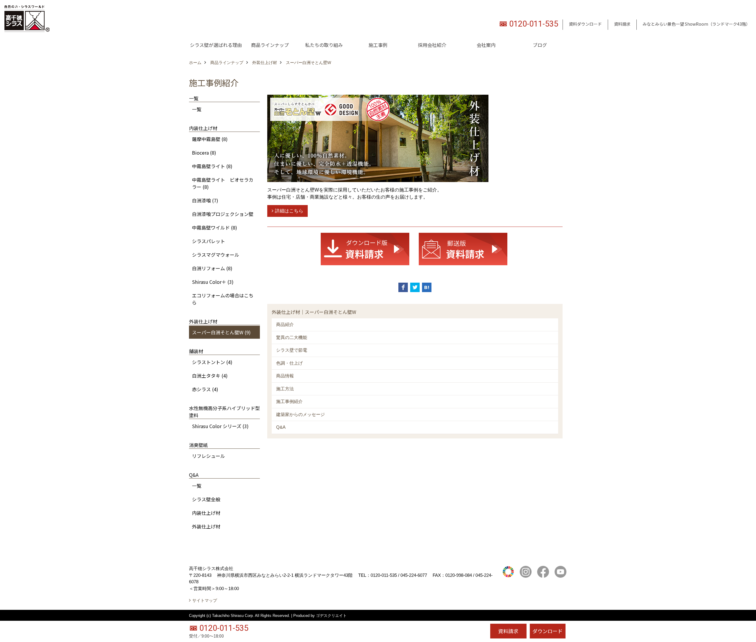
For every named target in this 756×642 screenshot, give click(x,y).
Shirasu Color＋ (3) (213, 281)
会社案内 (486, 44)
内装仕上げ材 (206, 512)
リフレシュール (208, 455)
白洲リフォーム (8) (212, 268)
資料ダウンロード (585, 24)
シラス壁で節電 (291, 350)
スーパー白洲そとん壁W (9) (221, 332)
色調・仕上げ (289, 363)
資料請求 (622, 24)
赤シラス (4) (205, 389)
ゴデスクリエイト (331, 615)
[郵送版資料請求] (463, 248)
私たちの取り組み (324, 44)
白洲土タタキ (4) (210, 375)
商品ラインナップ (270, 44)
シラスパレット (208, 241)
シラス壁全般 (206, 499)
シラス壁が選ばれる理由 (216, 44)
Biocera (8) (204, 152)
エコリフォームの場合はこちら (222, 299)
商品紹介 (285, 324)
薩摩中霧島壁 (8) (210, 139)
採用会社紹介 (432, 44)
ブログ (540, 44)
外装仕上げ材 (206, 526)
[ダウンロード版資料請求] (365, 248)
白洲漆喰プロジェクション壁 (222, 213)
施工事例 (378, 44)
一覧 (196, 109)
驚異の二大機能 (291, 337)
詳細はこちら (289, 210)
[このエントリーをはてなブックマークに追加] (426, 287)
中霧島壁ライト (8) (212, 166)
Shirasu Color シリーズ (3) (220, 426)
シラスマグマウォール (215, 254)
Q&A (281, 427)
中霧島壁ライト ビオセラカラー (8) (222, 183)
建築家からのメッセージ (300, 414)
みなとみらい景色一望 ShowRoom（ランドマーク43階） (696, 24)
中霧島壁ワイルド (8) (214, 227)
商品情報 (285, 375)
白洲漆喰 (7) (205, 200)
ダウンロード (547, 631)
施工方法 (285, 388)
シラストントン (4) (212, 362)
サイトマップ (204, 600)
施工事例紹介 (289, 401)
